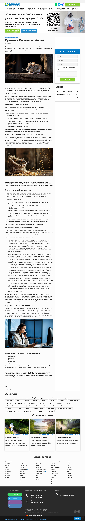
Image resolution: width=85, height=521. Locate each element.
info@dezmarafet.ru (36, 502)
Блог (68, 8)
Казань (22, 467)
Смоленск (53, 475)
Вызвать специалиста (12, 30)
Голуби (34, 398)
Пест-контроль (42, 9)
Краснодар (23, 479)
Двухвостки (44, 398)
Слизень (27, 408)
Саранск (53, 469)
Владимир (7, 473)
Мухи (68, 403)
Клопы (35, 400)
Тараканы (50, 408)
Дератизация (21, 9)
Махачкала (38, 463)
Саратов (53, 471)
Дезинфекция (31, 9)
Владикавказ (8, 471)
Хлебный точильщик (13, 411)
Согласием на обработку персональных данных (36, 519)
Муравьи (59, 403)
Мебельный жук (20, 403)
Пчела (55, 406)
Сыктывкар (54, 481)
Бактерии (9, 398)
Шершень (50, 411)
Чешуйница (38, 411)
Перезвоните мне (67, 79)
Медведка (32, 403)
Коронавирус (74, 400)
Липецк (37, 461)
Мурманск (38, 467)
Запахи (19, 400)
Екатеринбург (8, 481)
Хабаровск (69, 473)
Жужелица (67, 398)
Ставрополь (54, 479)
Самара (53, 465)
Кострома (22, 477)
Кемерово (22, 473)
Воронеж (7, 479)
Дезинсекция (11, 9)
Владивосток (8, 469)
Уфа (68, 471)
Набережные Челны (41, 469)
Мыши (9, 389)
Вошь (26, 398)
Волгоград (7, 475)
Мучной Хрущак (12, 406)
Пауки (38, 406)
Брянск (6, 467)
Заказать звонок (72, 4)
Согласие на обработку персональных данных (50, 512)
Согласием (68, 70)
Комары (53, 400)
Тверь (68, 461)
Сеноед (18, 408)
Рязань (53, 463)
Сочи (52, 477)
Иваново (22, 461)
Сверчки (9, 408)
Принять (77, 518)
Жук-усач (9, 400)
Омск (37, 475)
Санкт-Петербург (55, 467)
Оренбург (38, 479)
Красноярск (23, 481)
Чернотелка (27, 411)
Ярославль (69, 479)
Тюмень (69, 467)
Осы (30, 406)
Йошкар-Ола (23, 465)
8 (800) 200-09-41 (36, 495)
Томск (68, 463)
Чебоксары (70, 475)
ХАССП (51, 9)
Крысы (9, 403)
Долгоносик (56, 398)
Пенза (37, 481)
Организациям (60, 9)
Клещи (27, 400)
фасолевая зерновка (64, 408)
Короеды (62, 400)
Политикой (75, 69)
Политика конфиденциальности (32, 512)
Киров (21, 475)
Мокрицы (42, 403)
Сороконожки (38, 408)
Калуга (22, 471)
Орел (37, 477)
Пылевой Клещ (66, 406)
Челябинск (69, 477)
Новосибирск (39, 473)
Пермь (37, 483)
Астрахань (7, 463)
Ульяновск (69, 469)
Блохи (18, 398)
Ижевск (22, 463)
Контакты (75, 9)
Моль (51, 403)
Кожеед (43, 400)
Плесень (46, 406)
